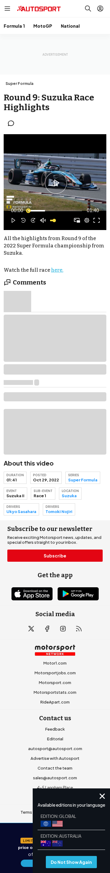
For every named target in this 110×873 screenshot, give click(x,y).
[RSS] (79, 629)
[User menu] (100, 8)
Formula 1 (14, 26)
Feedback (55, 729)
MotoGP (42, 26)
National (70, 26)
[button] (56, 183)
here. (57, 270)
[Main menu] (7, 8)
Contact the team (55, 768)
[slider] (55, 210)
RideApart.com (55, 702)
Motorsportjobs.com (55, 672)
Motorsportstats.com (55, 692)
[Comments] (13, 123)
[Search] (88, 8)
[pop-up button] (87, 220)
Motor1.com (55, 663)
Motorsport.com (55, 682)
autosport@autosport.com (55, 748)
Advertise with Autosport (55, 758)
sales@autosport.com (55, 777)
